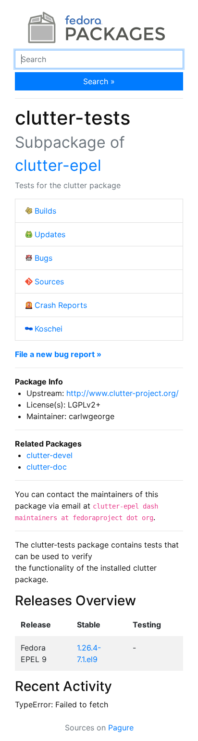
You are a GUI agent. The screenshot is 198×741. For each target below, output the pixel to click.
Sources (49, 281)
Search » (99, 81)
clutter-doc (46, 467)
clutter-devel (49, 455)
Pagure (121, 727)
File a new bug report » (58, 354)
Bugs (43, 258)
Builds (45, 211)
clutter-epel (58, 165)
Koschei (48, 328)
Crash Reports (61, 305)
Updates (50, 234)
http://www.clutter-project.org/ (122, 393)
